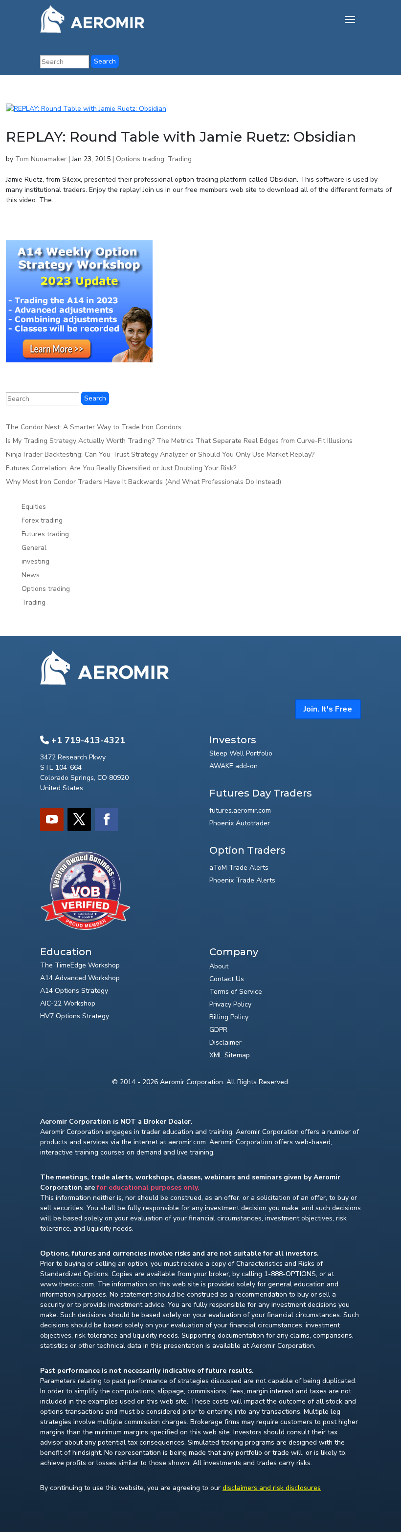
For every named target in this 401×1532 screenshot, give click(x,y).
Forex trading (42, 520)
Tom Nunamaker (41, 159)
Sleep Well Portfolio (240, 753)
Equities (34, 506)
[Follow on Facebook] (106, 819)
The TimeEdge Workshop (80, 965)
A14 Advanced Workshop (80, 978)
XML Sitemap (229, 1055)
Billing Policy (228, 1017)
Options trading (140, 159)
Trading (180, 159)
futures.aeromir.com (240, 810)
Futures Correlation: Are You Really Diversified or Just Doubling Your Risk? (121, 468)
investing (35, 561)
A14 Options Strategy (74, 990)
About (218, 966)
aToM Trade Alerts (238, 867)
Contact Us (226, 979)
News (31, 575)
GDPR (218, 1029)
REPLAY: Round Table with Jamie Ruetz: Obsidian (181, 136)
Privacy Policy (230, 1004)
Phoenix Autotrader (239, 823)
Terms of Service (235, 991)
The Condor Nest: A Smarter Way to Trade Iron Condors (93, 427)
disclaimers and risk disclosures (272, 1487)
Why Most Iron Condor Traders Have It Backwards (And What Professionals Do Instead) (143, 481)
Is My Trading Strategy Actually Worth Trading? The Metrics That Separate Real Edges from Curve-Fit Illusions (179, 440)
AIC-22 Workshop (67, 1003)
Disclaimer (225, 1042)
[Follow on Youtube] (52, 819)
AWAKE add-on (233, 766)
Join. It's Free (328, 709)
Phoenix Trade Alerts (242, 880)
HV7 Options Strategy (74, 1016)
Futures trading (45, 534)
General (34, 547)
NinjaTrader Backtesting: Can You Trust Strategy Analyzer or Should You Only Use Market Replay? (160, 454)
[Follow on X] (79, 819)
